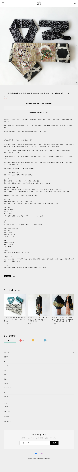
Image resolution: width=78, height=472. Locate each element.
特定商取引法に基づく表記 (44, 458)
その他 (6, 396)
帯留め (6, 379)
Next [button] (76, 46)
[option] (39, 46)
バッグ (6, 365)
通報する (15, 276)
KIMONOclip (8, 388)
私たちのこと (8, 411)
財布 (5, 370)
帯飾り (6, 374)
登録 (54, 443)
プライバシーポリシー (33, 458)
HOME (6, 406)
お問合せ (6, 416)
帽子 (5, 361)
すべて (10, 340)
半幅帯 (6, 357)
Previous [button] (2, 46)
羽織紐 (6, 383)
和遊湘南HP (7, 421)
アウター (6, 352)
